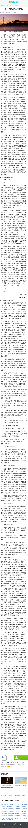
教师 (17, 5)
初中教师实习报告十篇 (20, 806)
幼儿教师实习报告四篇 (7, 804)
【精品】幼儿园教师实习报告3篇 (13, 818)
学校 (13, 5)
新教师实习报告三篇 (6, 806)
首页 (8, 5)
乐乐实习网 (13, 824)
